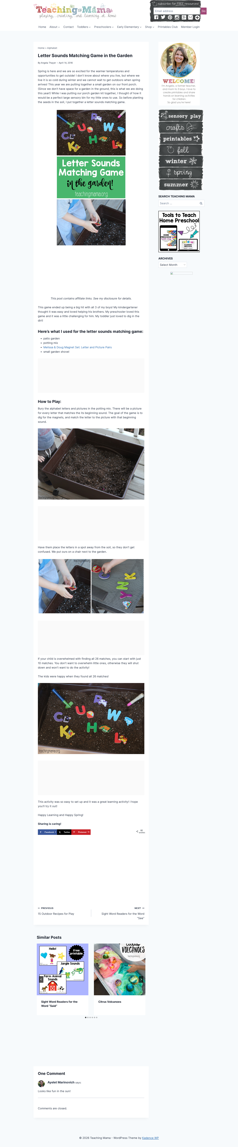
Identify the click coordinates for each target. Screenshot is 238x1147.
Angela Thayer (48, 62)
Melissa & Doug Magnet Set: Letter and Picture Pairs (77, 347)
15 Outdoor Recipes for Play (56, 911)
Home (42, 27)
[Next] (141, 979)
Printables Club (168, 27)
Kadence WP (150, 1138)
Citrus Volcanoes (109, 1001)
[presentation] (62, 969)
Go (203, 11)
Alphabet (52, 48)
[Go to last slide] (41, 979)
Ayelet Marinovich (61, 1082)
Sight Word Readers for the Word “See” (123, 913)
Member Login (190, 27)
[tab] (85, 1017)
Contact (68, 27)
